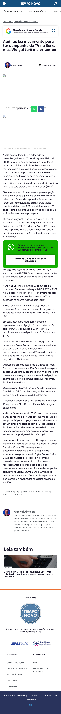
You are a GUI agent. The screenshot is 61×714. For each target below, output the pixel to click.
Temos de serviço (37, 669)
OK (30, 705)
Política (8, 21)
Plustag (52, 669)
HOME (36, 624)
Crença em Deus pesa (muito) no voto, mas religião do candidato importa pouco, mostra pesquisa (28, 536)
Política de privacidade (16, 669)
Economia (12, 648)
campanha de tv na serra (32, 454)
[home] (30, 4)
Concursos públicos (18, 630)
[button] (34, 109)
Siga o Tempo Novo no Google (27, 30)
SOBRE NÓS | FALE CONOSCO (41, 631)
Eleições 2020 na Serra (26, 21)
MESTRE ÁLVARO (14, 636)
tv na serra (16, 456)
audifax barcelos (11, 454)
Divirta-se (12, 642)
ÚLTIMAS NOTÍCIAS (15, 624)
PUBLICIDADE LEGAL (16, 654)
